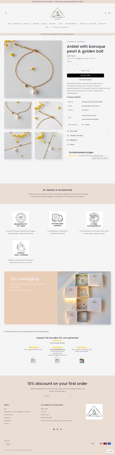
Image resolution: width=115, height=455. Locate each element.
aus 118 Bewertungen (57, 343)
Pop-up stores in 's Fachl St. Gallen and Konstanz (56, 420)
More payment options (85, 79)
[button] (6, 13)
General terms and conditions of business (17, 412)
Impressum (7, 420)
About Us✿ (44, 409)
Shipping (79, 58)
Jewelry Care (45, 415)
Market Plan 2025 (46, 418)
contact (43, 412)
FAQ (5, 409)
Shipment (7, 418)
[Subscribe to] (71, 396)
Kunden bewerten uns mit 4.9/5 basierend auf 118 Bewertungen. (26, 331)
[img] (57, 340)
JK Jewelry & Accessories (15, 450)
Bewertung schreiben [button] (100, 158)
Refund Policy (8, 415)
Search (6, 423)
